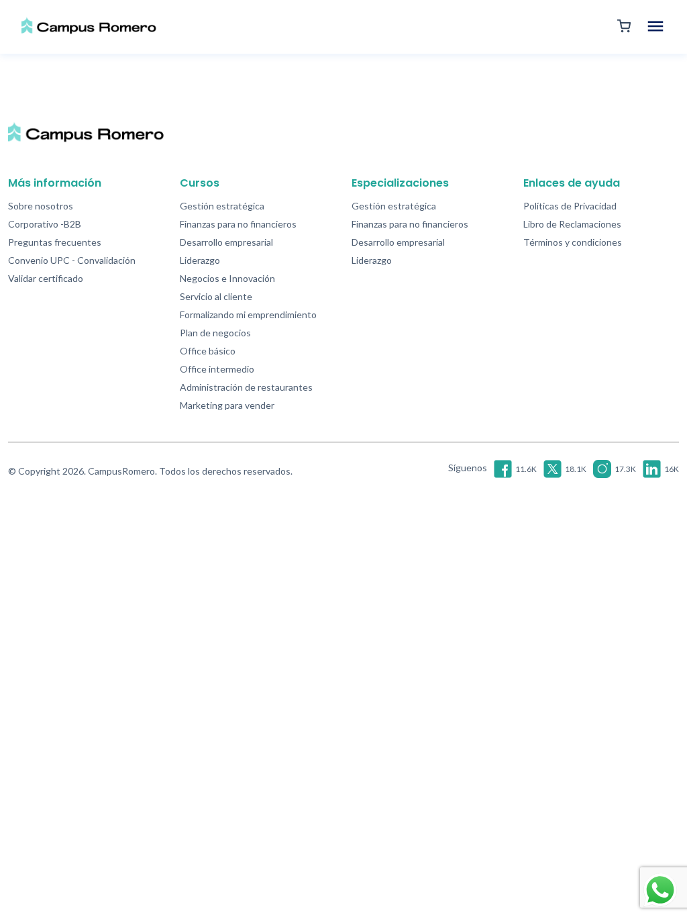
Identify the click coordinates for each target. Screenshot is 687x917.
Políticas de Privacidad (570, 205)
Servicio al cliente (216, 296)
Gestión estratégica (222, 205)
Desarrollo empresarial (226, 242)
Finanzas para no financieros (238, 224)
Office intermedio (217, 369)
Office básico (207, 350)
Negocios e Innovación (227, 278)
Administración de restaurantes (246, 387)
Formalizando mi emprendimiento (248, 314)
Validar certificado (45, 278)
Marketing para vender (227, 405)
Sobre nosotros (40, 205)
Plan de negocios (215, 332)
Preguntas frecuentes (54, 242)
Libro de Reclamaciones (572, 224)
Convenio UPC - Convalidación (72, 260)
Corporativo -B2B (44, 224)
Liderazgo (200, 260)
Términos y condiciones (572, 242)
